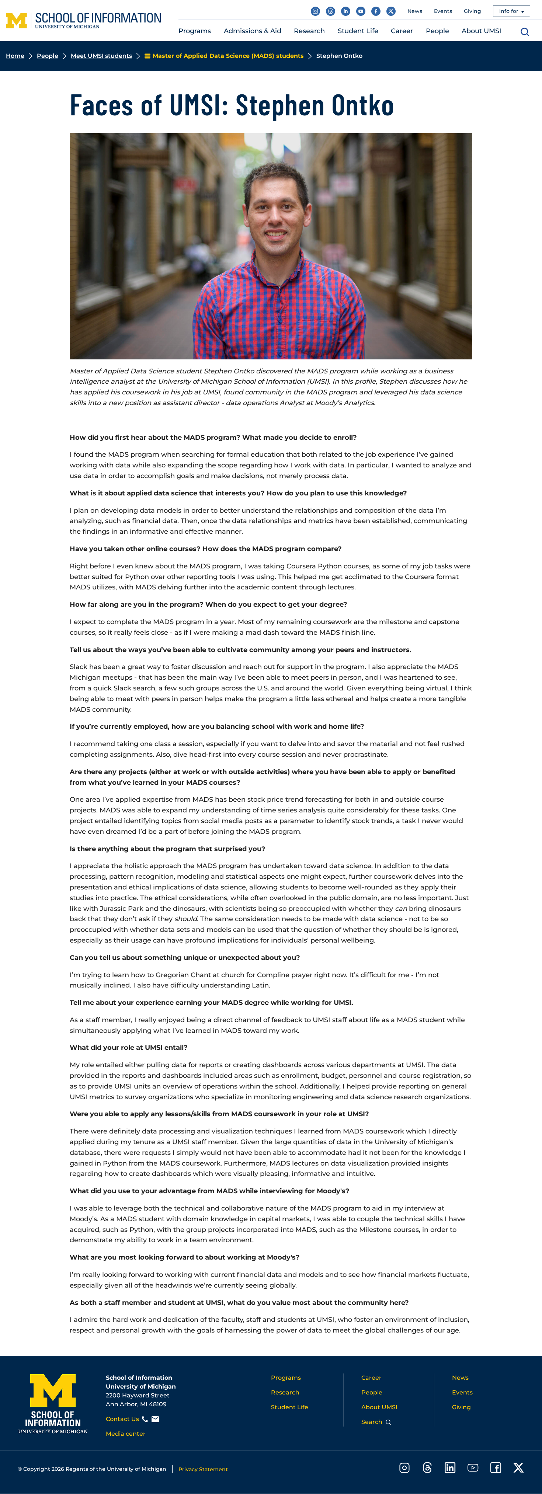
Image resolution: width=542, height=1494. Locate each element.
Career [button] (402, 31)
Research (285, 1392)
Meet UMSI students (101, 55)
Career (371, 1377)
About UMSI (379, 1407)
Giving (472, 11)
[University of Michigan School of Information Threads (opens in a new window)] (330, 11)
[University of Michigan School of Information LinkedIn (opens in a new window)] (345, 11)
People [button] (437, 31)
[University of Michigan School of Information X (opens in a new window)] (391, 11)
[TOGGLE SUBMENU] (216, 31)
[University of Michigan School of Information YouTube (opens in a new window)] (360, 11)
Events (443, 11)
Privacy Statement (203, 1469)
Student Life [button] (358, 31)
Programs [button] (194, 31)
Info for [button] (508, 11)
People (47, 55)
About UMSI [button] (481, 31)
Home (15, 55)
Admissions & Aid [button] (252, 31)
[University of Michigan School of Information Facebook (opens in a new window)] (376, 11)
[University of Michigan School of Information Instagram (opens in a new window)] (315, 11)
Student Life (289, 1407)
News (414, 11)
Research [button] (309, 31)
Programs (286, 1377)
